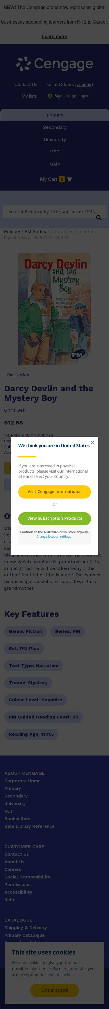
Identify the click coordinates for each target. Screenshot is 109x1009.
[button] (92, 442)
